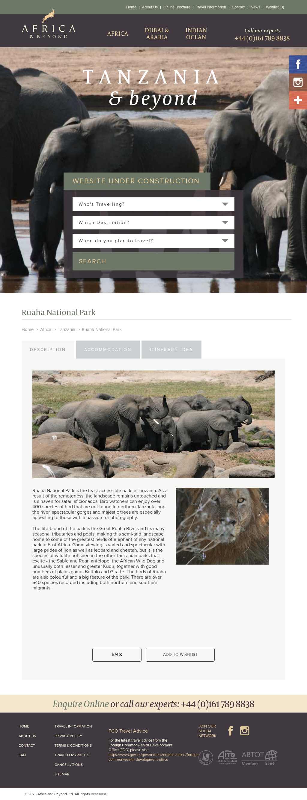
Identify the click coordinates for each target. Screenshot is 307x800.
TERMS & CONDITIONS (73, 745)
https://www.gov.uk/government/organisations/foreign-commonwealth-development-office (154, 757)
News (255, 7)
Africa (45, 329)
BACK (117, 654)
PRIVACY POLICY (68, 736)
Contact (238, 7)
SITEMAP (62, 774)
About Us (150, 7)
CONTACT (27, 745)
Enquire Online (81, 703)
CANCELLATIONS (69, 765)
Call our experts (262, 34)
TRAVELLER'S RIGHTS (72, 755)
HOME (24, 726)
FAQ (22, 755)
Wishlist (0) (275, 7)
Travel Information (211, 7)
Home (131, 7)
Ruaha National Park (102, 329)
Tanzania (66, 329)
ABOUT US (27, 736)
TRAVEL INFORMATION (73, 726)
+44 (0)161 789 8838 (217, 703)
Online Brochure (176, 7)
